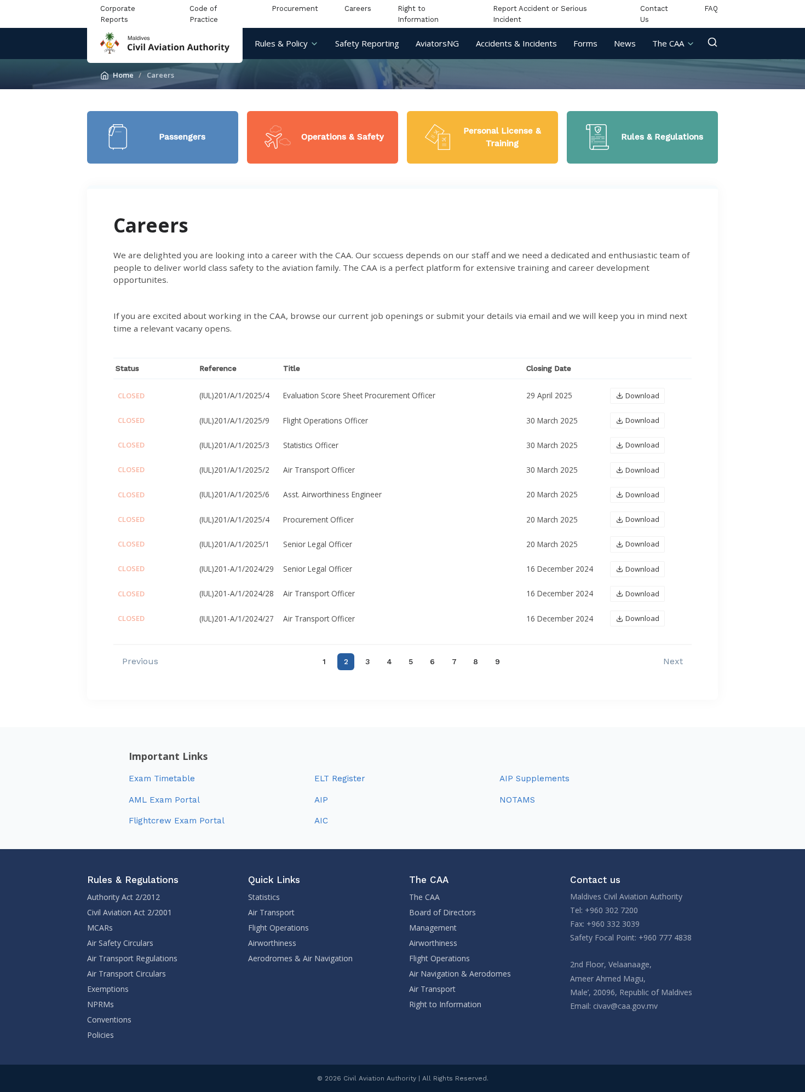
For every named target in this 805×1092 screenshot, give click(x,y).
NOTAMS (517, 800)
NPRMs (100, 1004)
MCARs (100, 927)
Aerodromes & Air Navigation (300, 958)
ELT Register (339, 778)
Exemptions (108, 989)
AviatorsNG (437, 43)
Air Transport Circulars (126, 973)
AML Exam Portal (164, 800)
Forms (585, 43)
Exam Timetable (162, 778)
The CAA (668, 43)
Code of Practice (203, 14)
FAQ (711, 8)
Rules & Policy (281, 43)
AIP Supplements (534, 778)
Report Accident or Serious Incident (540, 14)
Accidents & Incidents (516, 43)
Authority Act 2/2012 (123, 897)
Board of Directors (442, 912)
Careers (357, 8)
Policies (100, 1035)
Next (673, 661)
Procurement (295, 8)
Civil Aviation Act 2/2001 (129, 912)
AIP (321, 800)
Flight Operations (278, 927)
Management (433, 927)
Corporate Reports (117, 14)
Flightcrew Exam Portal (177, 821)
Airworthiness (272, 943)
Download (642, 395)
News (625, 43)
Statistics (264, 897)
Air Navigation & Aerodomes (460, 973)
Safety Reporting (367, 43)
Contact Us (654, 14)
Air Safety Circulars (120, 943)
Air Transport (271, 912)
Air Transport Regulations (132, 958)
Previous (140, 661)
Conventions (109, 1019)
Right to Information (418, 14)
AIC (321, 821)
